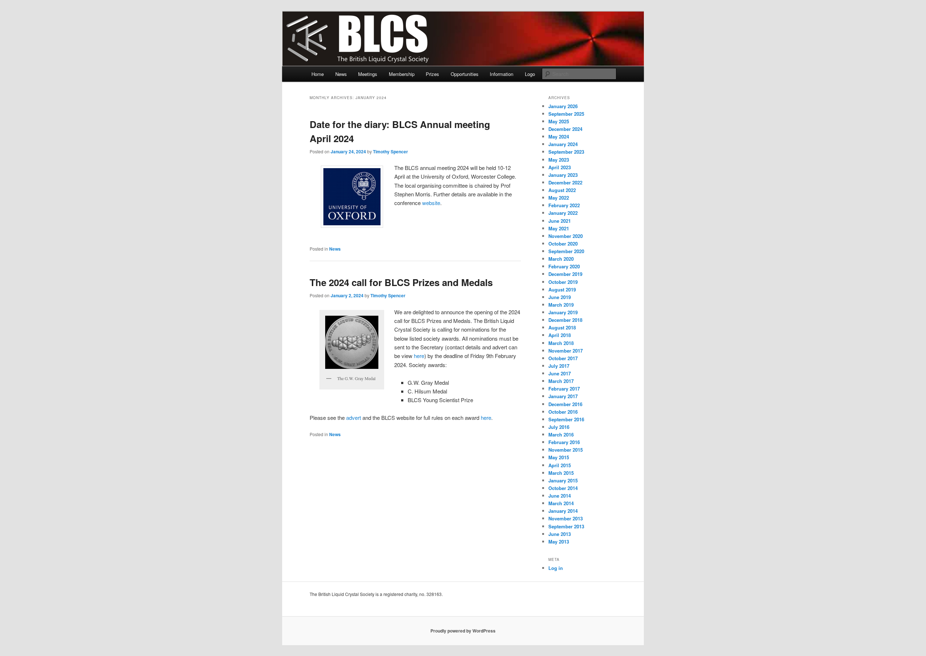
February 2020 (564, 266)
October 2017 (563, 358)
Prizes (432, 74)
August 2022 (562, 190)
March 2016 (561, 434)
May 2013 (558, 541)
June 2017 (559, 373)
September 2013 (566, 526)
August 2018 (562, 327)
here (419, 355)
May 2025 (558, 121)
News (341, 74)
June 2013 (559, 534)
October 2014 (563, 488)
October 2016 (563, 411)
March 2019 (561, 304)
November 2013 (565, 518)
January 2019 (563, 312)
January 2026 (563, 106)
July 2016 (558, 426)
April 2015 (559, 465)
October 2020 (563, 243)
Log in (555, 568)
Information (501, 74)
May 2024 (558, 136)
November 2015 (565, 449)
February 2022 (564, 205)
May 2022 (558, 197)
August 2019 (562, 289)
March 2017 (561, 381)
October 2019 (563, 281)
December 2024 (565, 128)
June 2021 (559, 220)
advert (353, 417)
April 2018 (559, 335)
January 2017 (563, 396)
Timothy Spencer (390, 151)
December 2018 (565, 319)
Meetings (367, 74)
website (431, 202)
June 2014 (559, 495)
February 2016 (564, 442)
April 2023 (559, 167)
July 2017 (558, 365)
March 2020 (561, 258)
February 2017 (564, 388)
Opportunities (465, 74)
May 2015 (558, 457)
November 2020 (565, 236)
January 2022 (563, 212)
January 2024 (563, 144)
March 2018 (561, 343)
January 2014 (563, 510)
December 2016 (565, 404)
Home (317, 74)
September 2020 (566, 251)
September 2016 (566, 419)
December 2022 (565, 182)
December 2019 (565, 274)
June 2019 (559, 297)
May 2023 (558, 159)
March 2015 (561, 472)
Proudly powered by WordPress (463, 630)
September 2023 (566, 151)
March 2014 (561, 503)
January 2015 (563, 480)
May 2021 (558, 228)
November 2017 (565, 350)
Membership (402, 74)
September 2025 (566, 113)
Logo (530, 74)
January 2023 (563, 174)
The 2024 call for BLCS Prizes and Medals (401, 282)
